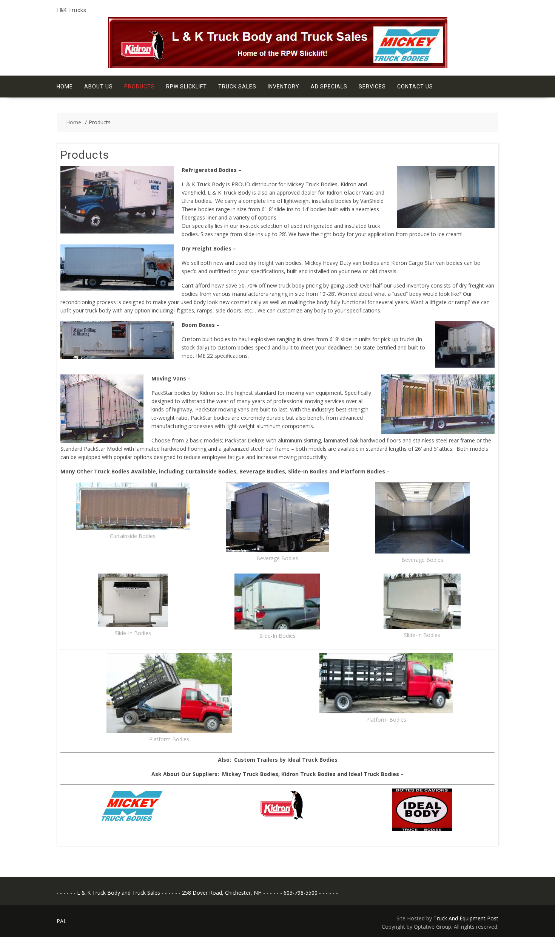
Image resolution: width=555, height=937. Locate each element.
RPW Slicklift (186, 86)
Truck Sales (237, 86)
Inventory (283, 86)
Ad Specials (329, 86)
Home (65, 86)
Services (372, 86)
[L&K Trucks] (277, 66)
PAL (61, 921)
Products (139, 86)
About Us (98, 86)
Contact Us (415, 86)
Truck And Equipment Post (465, 918)
